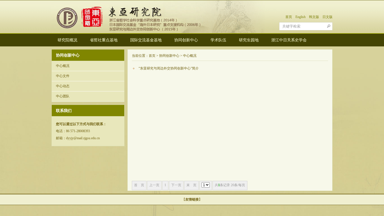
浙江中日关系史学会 (289, 40)
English (300, 17)
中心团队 (62, 96)
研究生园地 (249, 40)
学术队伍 (218, 40)
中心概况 (62, 66)
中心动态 (62, 86)
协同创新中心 (186, 40)
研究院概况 (67, 40)
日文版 (327, 17)
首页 (288, 17)
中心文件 (62, 76)
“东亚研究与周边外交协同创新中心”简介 (169, 68)
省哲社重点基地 (104, 40)
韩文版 (314, 17)
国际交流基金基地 (146, 40)
